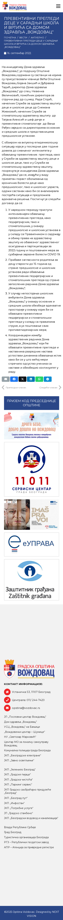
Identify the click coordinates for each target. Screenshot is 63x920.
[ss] (31, 469)
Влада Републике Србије (20, 827)
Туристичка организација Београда (26, 837)
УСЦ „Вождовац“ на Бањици (22, 726)
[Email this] (6, 379)
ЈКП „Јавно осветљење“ (19, 760)
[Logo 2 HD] (31, 579)
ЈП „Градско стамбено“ (18, 813)
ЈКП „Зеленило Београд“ (20, 769)
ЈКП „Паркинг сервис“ (18, 784)
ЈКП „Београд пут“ (15, 798)
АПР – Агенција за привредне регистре (29, 847)
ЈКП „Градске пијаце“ (17, 774)
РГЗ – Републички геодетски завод (26, 842)
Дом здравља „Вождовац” (20, 721)
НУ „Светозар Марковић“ (20, 736)
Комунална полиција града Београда (27, 750)
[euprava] (31, 544)
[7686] (31, 426)
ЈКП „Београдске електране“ (22, 755)
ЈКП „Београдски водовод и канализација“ (31, 818)
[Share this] (14, 379)
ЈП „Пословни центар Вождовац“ (25, 716)
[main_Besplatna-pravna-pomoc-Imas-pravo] (31, 514)
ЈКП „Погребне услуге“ (18, 808)
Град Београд (12, 832)
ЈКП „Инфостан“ (14, 803)
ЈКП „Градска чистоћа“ (18, 779)
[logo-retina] (14, 6)
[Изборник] (58, 6)
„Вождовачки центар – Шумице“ (24, 732)
